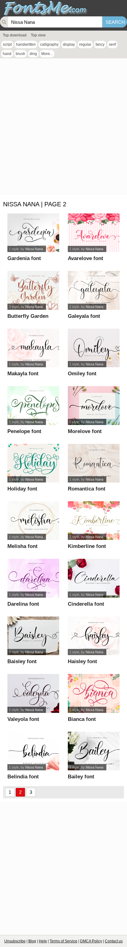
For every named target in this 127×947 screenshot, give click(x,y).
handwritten (26, 44)
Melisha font (22, 546)
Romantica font (86, 489)
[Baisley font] (33, 636)
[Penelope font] (33, 405)
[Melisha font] (33, 520)
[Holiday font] (33, 463)
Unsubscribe (15, 941)
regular (85, 44)
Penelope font (24, 431)
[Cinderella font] (94, 578)
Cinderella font (86, 604)
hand (7, 54)
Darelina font (23, 604)
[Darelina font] (33, 578)
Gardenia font (24, 258)
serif (112, 44)
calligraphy (49, 44)
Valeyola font (23, 719)
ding (33, 54)
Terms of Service (63, 941)
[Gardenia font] (33, 232)
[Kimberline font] (94, 520)
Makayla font (23, 374)
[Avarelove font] (94, 232)
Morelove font (85, 431)
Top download (15, 35)
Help (43, 941)
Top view (38, 35)
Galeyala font (84, 316)
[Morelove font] (94, 405)
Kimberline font (87, 546)
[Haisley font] (94, 636)
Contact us (114, 941)
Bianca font (82, 719)
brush (20, 54)
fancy (100, 44)
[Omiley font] (94, 348)
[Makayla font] (33, 348)
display (69, 44)
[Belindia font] (33, 751)
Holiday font (22, 489)
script (7, 44)
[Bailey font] (94, 751)
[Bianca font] (94, 693)
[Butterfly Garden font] (33, 290)
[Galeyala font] (94, 290)
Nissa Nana (34, 249)
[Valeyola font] (33, 693)
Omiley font (82, 374)
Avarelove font (85, 258)
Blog (32, 941)
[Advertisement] (63, 128)
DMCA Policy (91, 941)
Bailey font (81, 777)
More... (47, 54)
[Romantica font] (94, 463)
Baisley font (22, 661)
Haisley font (82, 661)
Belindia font (23, 777)
